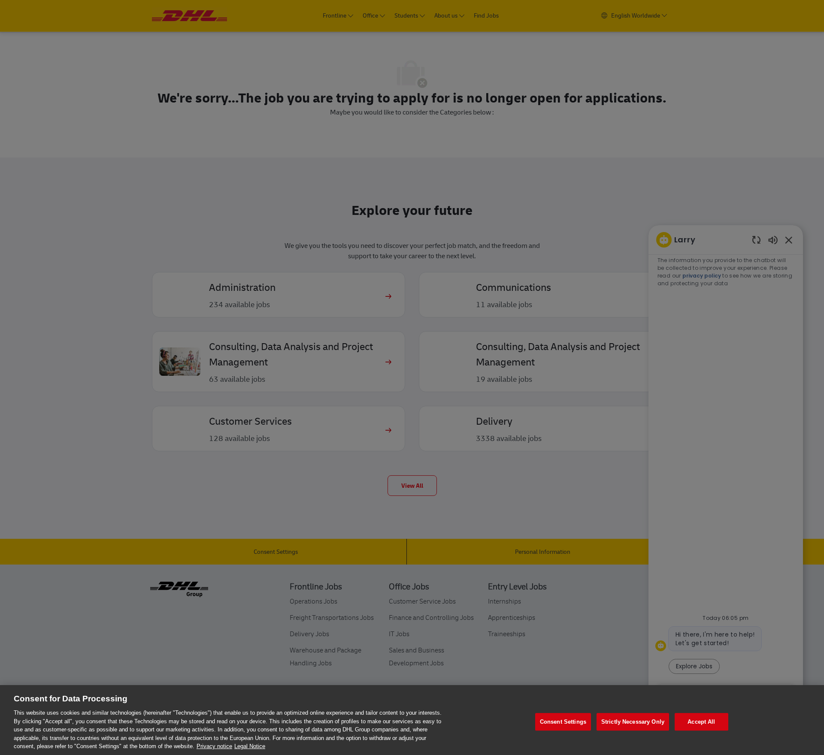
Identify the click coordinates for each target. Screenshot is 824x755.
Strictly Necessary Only (632, 722)
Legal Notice (249, 746)
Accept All (701, 722)
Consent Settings (563, 722)
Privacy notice (214, 746)
